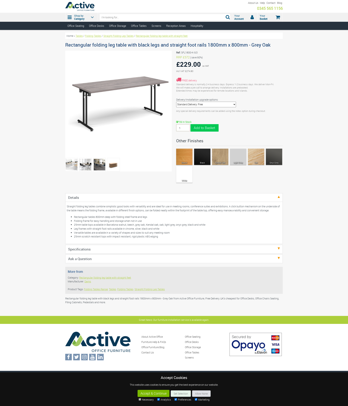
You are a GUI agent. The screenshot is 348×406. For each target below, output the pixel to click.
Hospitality (197, 26)
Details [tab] (73, 197)
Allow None (201, 393)
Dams (87, 281)
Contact (271, 3)
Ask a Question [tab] (80, 258)
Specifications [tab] (79, 249)
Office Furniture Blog (152, 347)
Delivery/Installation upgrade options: (197, 99)
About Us (253, 3)
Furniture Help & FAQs (153, 342)
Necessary (148, 399)
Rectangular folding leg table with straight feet (162, 36)
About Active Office (152, 336)
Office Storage (117, 26)
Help (262, 3)
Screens (156, 26)
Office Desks (96, 26)
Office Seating (75, 26)
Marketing (204, 399)
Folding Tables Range (96, 289)
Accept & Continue (153, 393)
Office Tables (139, 26)
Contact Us (147, 352)
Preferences (184, 399)
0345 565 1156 (270, 8)
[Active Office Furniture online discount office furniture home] (79, 10)
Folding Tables (93, 36)
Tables (79, 36)
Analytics (166, 399)
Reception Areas (176, 26)
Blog (279, 3)
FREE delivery (189, 80)
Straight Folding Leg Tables (118, 36)
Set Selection (181, 393)
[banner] (174, 15)
